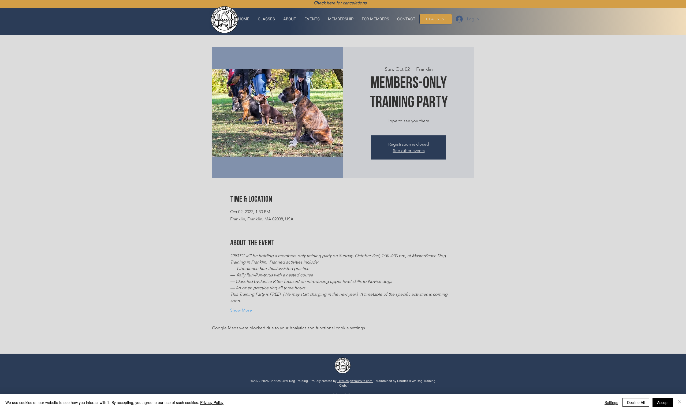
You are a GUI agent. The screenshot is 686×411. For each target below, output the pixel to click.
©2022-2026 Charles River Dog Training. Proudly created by (294, 381)
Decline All (636, 402)
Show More (241, 310)
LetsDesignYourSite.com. (355, 381)
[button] (266, 19)
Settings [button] (611, 402)
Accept (663, 402)
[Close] (679, 402)
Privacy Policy (211, 402)
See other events (409, 150)
